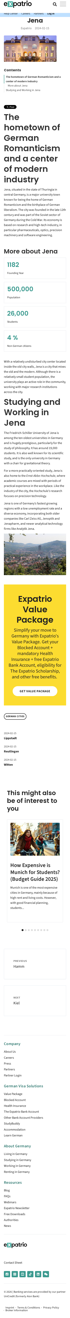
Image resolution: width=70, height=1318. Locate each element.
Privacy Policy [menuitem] (51, 1307)
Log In (50, 13)
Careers (25, 13)
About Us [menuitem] (10, 1052)
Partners (39, 13)
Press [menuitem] (7, 1063)
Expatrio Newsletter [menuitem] (17, 1208)
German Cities (15, 716)
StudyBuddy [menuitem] (12, 1123)
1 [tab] (23, 930)
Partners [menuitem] (9, 1069)
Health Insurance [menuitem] (15, 1106)
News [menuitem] (7, 1226)
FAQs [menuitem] (7, 1196)
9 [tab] (47, 930)
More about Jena (17, 86)
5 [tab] (35, 930)
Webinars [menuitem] (10, 1202)
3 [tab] (29, 930)
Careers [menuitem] (9, 1058)
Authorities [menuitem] (11, 1220)
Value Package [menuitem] (13, 1094)
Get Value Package (35, 691)
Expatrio (26, 28)
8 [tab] (44, 930)
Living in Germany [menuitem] (15, 1154)
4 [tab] (32, 930)
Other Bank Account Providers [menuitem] (23, 1118)
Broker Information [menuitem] (16, 1310)
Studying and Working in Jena (23, 90)
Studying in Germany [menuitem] (17, 1160)
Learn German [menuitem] (13, 1135)
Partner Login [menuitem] (13, 1075)
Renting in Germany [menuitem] (17, 1172)
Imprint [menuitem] (9, 1307)
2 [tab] (26, 930)
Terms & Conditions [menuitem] (28, 1307)
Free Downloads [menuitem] (14, 1214)
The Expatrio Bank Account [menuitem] (21, 1112)
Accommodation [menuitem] (14, 1129)
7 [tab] (41, 930)
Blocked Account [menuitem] (15, 1100)
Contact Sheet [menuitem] (13, 1263)
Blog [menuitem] (7, 1190)
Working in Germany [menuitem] (17, 1166)
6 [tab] (38, 930)
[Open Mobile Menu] (63, 4)
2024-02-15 (10, 733)
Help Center (11, 13)
